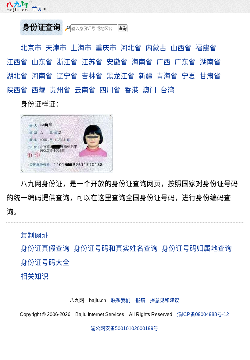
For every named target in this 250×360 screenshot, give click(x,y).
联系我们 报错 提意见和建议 (145, 300)
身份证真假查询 (45, 248)
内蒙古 (155, 48)
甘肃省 (210, 76)
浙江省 (66, 62)
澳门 (149, 90)
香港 (131, 90)
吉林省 (91, 76)
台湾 (167, 90)
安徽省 (116, 62)
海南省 (141, 62)
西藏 (38, 90)
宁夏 (188, 76)
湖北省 (16, 76)
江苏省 (91, 62)
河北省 (130, 48)
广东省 (184, 62)
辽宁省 (66, 76)
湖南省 (210, 62)
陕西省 (16, 90)
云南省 (84, 90)
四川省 (109, 90)
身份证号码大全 (45, 262)
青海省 (166, 76)
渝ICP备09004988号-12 (203, 314)
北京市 (30, 48)
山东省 (41, 62)
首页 (37, 9)
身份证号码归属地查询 (197, 248)
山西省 (180, 48)
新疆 (145, 76)
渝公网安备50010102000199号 (124, 328)
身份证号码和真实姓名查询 (115, 248)
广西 (163, 62)
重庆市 (105, 48)
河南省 (41, 76)
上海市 (80, 48)
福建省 (205, 48)
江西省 (16, 62)
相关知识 (34, 276)
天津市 (55, 48)
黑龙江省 (120, 76)
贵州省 (59, 90)
